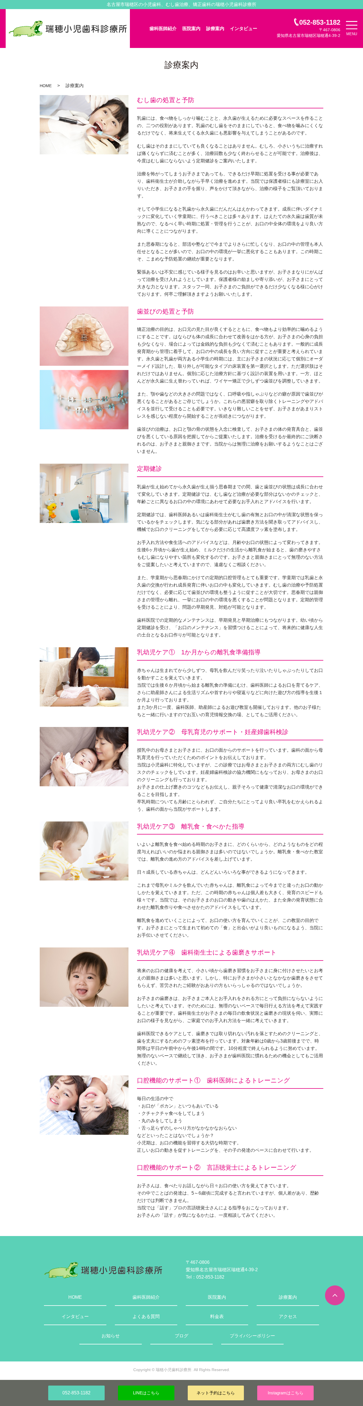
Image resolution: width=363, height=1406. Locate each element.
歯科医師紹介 (163, 28)
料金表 (217, 1316)
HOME (46, 85)
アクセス (288, 1316)
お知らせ (111, 1335)
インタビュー (243, 28)
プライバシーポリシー (252, 1335)
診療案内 (215, 28)
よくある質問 (146, 1316)
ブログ (181, 1335)
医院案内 (191, 28)
